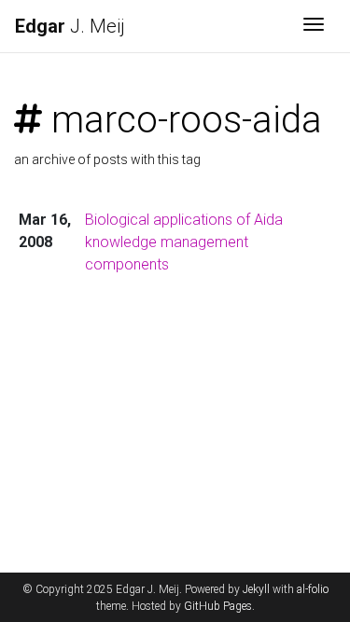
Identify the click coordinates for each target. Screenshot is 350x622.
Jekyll (256, 589)
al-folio (313, 589)
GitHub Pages (218, 606)
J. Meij (70, 26)
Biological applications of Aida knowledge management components (184, 242)
